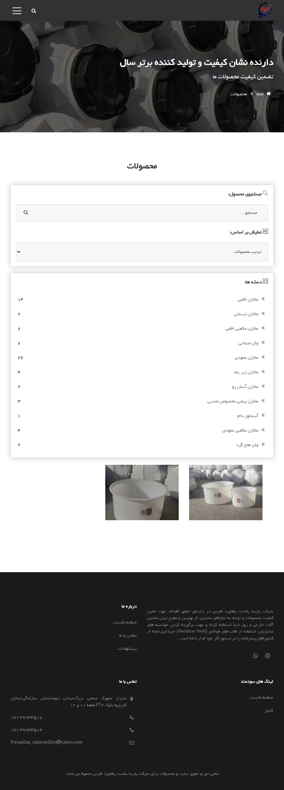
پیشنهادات (127, 648)
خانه (260, 94)
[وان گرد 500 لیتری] (226, 492)
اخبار (269, 710)
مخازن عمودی (138, 357)
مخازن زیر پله (138, 372)
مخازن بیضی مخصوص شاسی (138, 401)
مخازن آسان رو (138, 386)
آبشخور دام (138, 415)
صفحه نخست (125, 622)
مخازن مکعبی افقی (138, 328)
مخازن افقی (138, 299)
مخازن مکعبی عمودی (138, 430)
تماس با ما (128, 635)
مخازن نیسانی (138, 314)
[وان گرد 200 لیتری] (142, 492)
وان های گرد (138, 445)
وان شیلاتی (138, 343)
